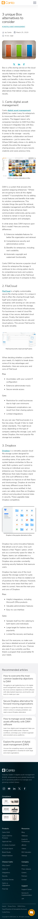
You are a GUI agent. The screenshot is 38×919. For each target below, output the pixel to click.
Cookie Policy (6, 912)
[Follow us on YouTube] (9, 788)
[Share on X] (14, 64)
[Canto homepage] (8, 2)
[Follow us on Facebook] (24, 788)
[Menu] (34, 2)
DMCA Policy (21, 906)
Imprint (4, 906)
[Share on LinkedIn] (19, 64)
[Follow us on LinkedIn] (14, 788)
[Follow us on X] (19, 788)
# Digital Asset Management (13, 27)
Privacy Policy (12, 906)
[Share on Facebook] (24, 64)
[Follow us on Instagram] (4, 788)
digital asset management (19, 110)
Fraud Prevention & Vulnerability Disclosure (14, 909)
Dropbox (6, 450)
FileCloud (6, 291)
